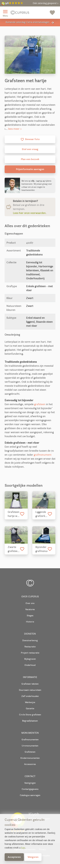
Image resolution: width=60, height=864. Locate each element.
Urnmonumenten (30, 745)
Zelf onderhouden (30, 696)
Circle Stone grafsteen (30, 714)
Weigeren (33, 857)
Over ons (30, 603)
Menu (5, 13)
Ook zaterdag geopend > (45, 3)
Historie (30, 621)
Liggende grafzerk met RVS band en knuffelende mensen (41, 514)
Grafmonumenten (30, 739)
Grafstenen (30, 751)
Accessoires (30, 764)
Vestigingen (30, 782)
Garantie (30, 708)
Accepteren (14, 857)
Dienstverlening (30, 640)
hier (23, 847)
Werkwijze (30, 702)
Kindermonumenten (30, 757)
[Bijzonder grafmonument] (43, 535)
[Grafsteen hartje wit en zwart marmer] (16, 500)
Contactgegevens (30, 789)
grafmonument (42, 454)
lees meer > (15, 128)
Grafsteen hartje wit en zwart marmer (13, 514)
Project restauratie (30, 652)
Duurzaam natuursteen (30, 689)
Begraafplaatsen (30, 720)
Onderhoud (30, 665)
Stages (30, 615)
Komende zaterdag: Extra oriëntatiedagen (30, 22)
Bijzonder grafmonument (41, 549)
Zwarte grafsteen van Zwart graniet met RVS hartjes (14, 549)
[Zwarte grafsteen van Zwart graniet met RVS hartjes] (16, 535)
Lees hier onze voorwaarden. (29, 213)
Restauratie (30, 646)
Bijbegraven (30, 658)
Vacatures (30, 609)
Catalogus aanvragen (30, 795)
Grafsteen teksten (30, 683)
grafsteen (39, 404)
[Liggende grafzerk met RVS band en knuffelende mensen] (43, 500)
